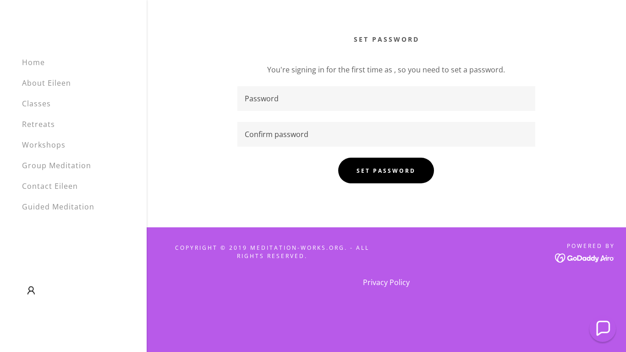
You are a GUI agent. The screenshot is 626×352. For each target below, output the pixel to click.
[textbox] (386, 98)
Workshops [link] (44, 145)
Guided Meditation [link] (58, 207)
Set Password (386, 171)
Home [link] (33, 62)
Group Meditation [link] (56, 165)
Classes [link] (36, 104)
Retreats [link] (38, 124)
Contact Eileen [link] (50, 186)
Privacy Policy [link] (386, 282)
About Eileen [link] (46, 83)
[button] (31, 290)
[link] (585, 257)
